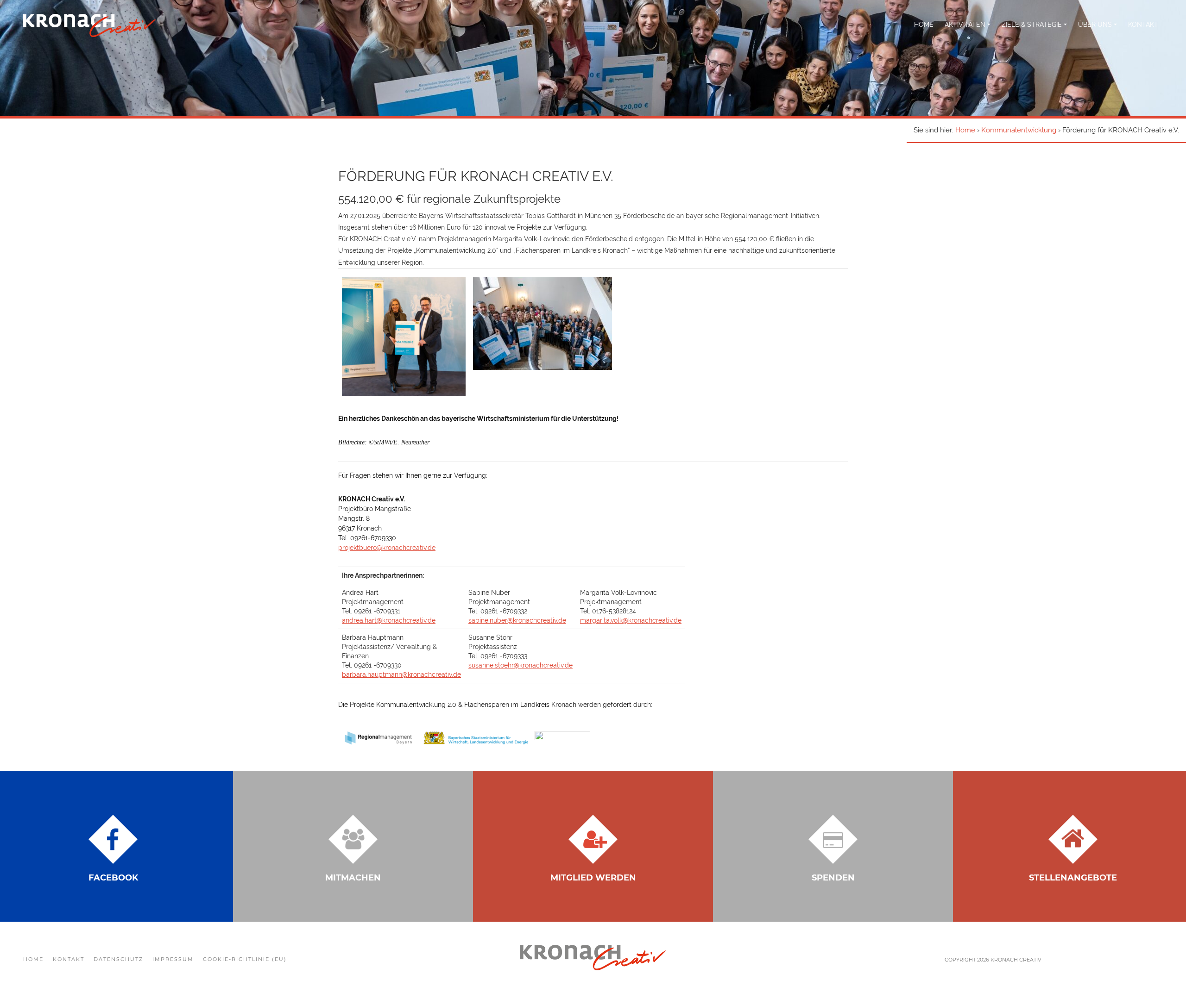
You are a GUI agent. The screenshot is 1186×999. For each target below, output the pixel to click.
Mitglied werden (593, 878)
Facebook (113, 878)
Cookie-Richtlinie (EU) (245, 959)
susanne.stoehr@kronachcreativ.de (520, 665)
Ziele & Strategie (1033, 24)
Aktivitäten (966, 24)
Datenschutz (118, 959)
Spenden (833, 878)
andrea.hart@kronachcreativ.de (388, 620)
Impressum (173, 959)
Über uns (1096, 24)
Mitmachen (353, 878)
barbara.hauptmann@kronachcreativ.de (401, 674)
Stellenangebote (1073, 878)
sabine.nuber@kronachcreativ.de (517, 620)
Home (924, 24)
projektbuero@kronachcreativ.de (386, 547)
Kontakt (1143, 24)
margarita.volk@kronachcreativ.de (630, 620)
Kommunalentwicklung (1018, 130)
